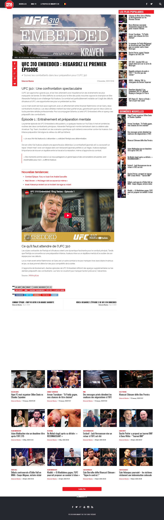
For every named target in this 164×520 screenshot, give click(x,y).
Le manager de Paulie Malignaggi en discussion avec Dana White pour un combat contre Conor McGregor (140, 46)
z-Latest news (59, 290)
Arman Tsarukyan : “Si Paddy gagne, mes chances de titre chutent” (138, 36)
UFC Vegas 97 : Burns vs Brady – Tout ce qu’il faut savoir (140, 100)
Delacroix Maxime (28, 81)
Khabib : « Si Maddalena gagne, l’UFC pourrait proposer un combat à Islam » (140, 192)
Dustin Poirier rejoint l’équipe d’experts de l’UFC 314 (139, 53)
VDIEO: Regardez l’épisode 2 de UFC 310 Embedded (96, 302)
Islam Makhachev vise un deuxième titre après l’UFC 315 (140, 149)
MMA (23, 287)
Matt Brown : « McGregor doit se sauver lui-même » (46, 181)
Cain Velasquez (123, 470)
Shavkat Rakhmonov (39, 287)
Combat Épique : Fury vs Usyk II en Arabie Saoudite (46, 177)
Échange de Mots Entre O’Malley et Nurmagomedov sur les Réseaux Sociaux (140, 17)
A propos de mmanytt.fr (50, 4)
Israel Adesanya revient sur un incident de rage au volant (48, 185)
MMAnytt (29, 287)
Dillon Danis (15, 392)
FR (64, 4)
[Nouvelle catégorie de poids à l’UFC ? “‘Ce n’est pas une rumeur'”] (123, 74)
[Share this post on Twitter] (14, 68)
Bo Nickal (50, 431)
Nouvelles (23, 4)
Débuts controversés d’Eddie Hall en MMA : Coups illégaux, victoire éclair (140, 183)
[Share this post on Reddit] (14, 83)
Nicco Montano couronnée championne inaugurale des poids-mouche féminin (138, 27)
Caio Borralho (87, 470)
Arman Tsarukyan (52, 392)
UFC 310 (49, 287)
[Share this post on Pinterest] (14, 78)
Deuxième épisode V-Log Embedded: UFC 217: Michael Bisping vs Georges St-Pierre (139, 91)
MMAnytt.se (34, 275)
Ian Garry (19, 290)
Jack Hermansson (88, 431)
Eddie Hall (14, 470)
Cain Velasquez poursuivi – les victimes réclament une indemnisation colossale (135, 474)
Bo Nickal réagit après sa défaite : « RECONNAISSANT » (140, 158)
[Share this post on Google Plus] (14, 73)
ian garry (18, 287)
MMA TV (33, 4)
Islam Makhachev (16, 431)
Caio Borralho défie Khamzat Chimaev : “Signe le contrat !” (99, 474)
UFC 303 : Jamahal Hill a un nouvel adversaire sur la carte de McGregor (140, 64)
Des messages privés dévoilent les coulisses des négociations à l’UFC (139, 133)
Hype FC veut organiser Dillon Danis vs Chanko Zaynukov (140, 116)
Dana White (122, 431)
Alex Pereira (122, 392)
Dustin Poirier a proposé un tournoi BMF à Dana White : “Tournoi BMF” (140, 174)
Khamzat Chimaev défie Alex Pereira (140, 140)
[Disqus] (64, 342)
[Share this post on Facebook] (14, 63)
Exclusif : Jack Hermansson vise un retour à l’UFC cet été (139, 166)
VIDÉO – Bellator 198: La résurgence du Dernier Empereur (140, 81)
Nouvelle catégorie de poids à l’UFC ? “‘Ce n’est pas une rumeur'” (139, 73)
